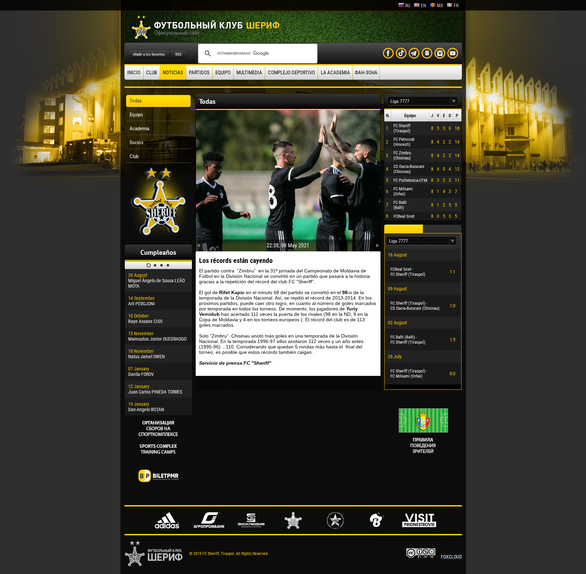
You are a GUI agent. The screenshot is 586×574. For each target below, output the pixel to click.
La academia (335, 73)
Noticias (173, 73)
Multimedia (249, 73)
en (423, 5)
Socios (136, 142)
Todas (136, 101)
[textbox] (419, 101)
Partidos (199, 73)
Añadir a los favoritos (149, 54)
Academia (139, 129)
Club (151, 73)
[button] (454, 101)
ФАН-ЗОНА (366, 73)
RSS (178, 54)
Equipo (223, 73)
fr (456, 5)
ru (407, 5)
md (440, 5)
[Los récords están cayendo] (288, 179)
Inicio (133, 73)
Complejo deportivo (291, 73)
